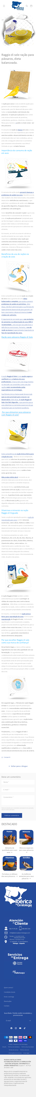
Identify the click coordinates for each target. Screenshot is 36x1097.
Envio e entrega (9, 997)
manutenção (6, 619)
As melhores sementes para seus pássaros (26, 876)
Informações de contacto (15, 1053)
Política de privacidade (28, 1047)
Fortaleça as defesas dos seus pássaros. (9, 875)
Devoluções (8, 1001)
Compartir (7, 757)
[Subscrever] (30, 1020)
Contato (6, 1006)
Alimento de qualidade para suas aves (9, 850)
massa (20, 130)
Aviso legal (26, 1053)
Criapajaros (16, 1044)
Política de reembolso (14, 1047)
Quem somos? (8, 987)
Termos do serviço (13, 1050)
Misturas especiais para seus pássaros (26, 849)
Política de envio (24, 1050)
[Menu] (4, 6)
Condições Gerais (9, 992)
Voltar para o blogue (19, 766)
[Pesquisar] (27, 6)
